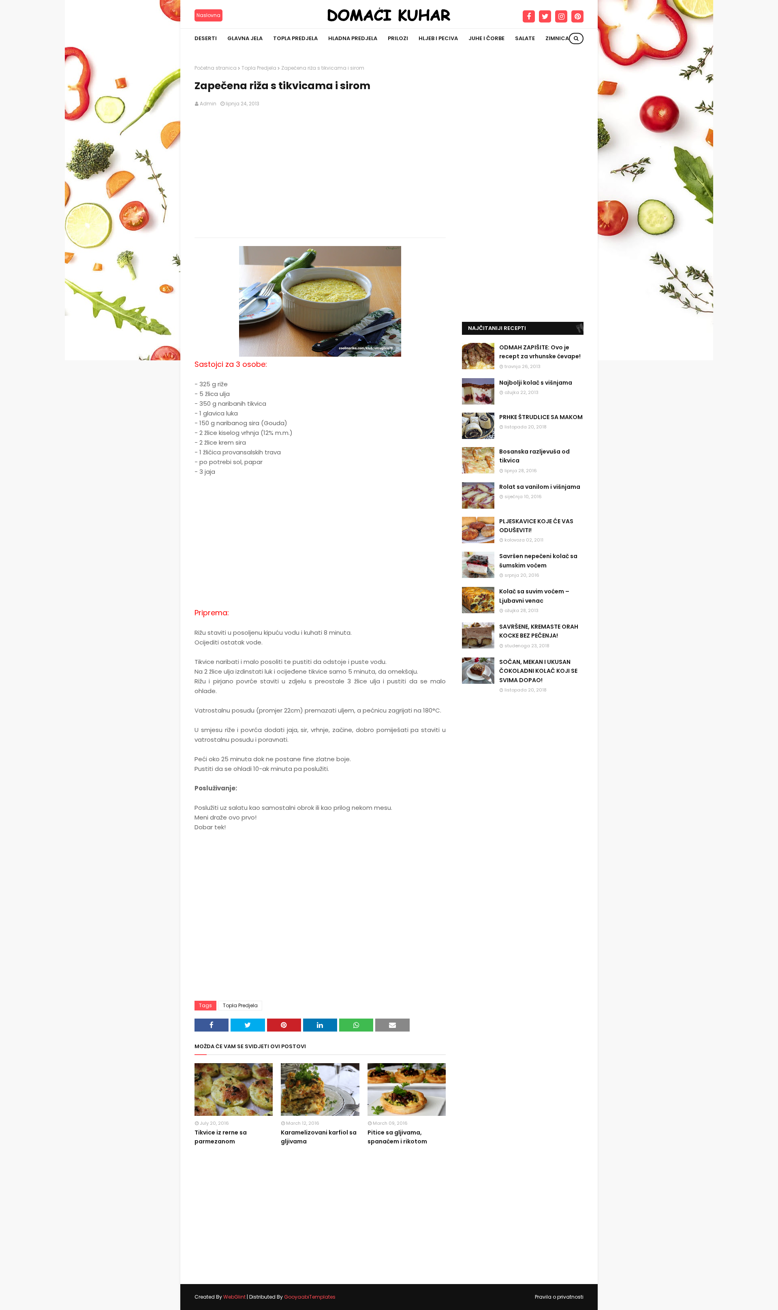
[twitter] (545, 17)
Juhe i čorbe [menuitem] (486, 38)
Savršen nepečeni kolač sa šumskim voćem (538, 560)
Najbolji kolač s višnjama (535, 383)
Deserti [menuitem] (205, 38)
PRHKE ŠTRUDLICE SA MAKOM (541, 417)
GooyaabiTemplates (310, 1296)
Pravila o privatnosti (559, 1296)
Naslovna (208, 15)
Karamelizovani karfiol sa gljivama (319, 1136)
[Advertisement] (320, 172)
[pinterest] (577, 17)
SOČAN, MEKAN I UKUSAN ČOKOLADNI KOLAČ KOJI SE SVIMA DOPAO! (538, 671)
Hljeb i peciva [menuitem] (438, 38)
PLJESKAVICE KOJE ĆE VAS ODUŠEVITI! (536, 525)
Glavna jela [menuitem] (245, 38)
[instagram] (561, 17)
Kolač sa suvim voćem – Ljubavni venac (534, 595)
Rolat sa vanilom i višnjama (539, 487)
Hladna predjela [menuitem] (352, 38)
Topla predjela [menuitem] (295, 38)
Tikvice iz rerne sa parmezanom (220, 1136)
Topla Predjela (259, 67)
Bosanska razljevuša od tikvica (534, 455)
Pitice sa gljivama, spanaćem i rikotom (397, 1136)
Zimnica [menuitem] (557, 38)
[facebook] (529, 17)
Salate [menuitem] (525, 38)
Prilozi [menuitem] (398, 38)
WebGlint (234, 1296)
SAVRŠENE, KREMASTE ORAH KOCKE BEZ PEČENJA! (538, 631)
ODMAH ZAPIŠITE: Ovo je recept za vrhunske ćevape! (540, 351)
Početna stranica (215, 67)
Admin (208, 103)
